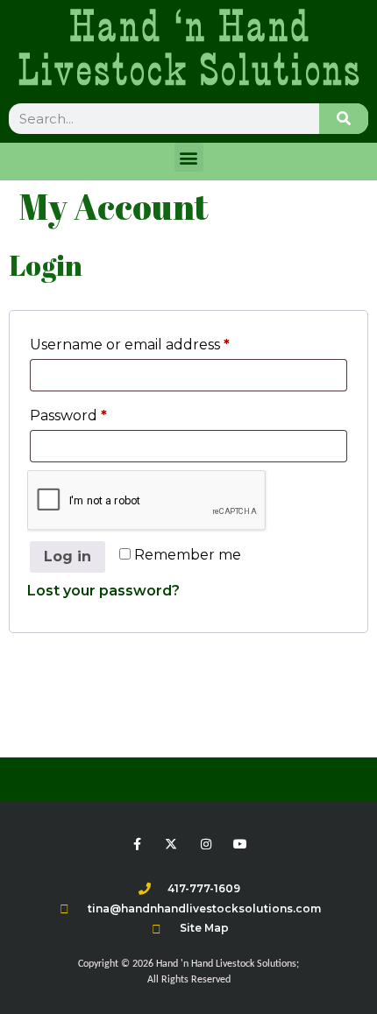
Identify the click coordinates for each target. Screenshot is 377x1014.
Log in (67, 556)
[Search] (343, 118)
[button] (188, 157)
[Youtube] (240, 844)
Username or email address (162, 342)
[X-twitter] (171, 844)
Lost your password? (103, 590)
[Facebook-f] (137, 844)
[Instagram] (205, 844)
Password (101, 413)
